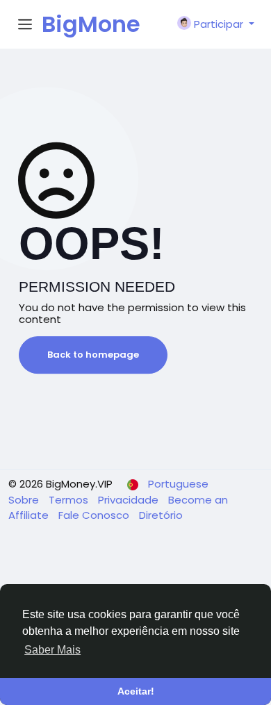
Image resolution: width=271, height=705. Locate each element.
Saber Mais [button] (52, 650)
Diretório (161, 515)
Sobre (25, 499)
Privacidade (129, 499)
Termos (70, 499)
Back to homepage (93, 354)
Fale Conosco (95, 515)
